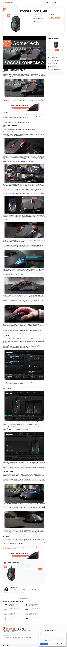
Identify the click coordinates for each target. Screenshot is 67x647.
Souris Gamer (9, 6)
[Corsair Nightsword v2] (26, 605)
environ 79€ (20, 547)
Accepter (44, 643)
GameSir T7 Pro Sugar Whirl (13, 608)
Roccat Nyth (38, 121)
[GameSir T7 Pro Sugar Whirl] (5, 609)
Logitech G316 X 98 (11, 613)
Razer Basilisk (19, 532)
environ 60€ (12, 548)
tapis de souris (28, 303)
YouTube (21, 637)
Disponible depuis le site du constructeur (32, 340)
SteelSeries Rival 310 (10, 161)
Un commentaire (24, 598)
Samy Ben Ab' (13, 587)
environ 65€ (33, 547)
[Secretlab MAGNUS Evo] (5, 605)
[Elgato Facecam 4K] (26, 618)
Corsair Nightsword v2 (33, 604)
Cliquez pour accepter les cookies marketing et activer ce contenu (24, 52)
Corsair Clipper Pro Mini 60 (34, 608)
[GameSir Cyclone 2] (26, 614)
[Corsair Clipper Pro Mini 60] (26, 609)
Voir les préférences (61, 643)
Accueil (5, 6)
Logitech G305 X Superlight (13, 617)
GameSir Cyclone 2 (33, 613)
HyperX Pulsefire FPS (32, 532)
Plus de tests (56, 72)
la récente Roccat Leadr (13, 131)
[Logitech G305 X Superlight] (5, 618)
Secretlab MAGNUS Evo (12, 604)
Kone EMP (16, 73)
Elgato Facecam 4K (33, 617)
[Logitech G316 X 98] (5, 614)
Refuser (52, 643)
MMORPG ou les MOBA (15, 530)
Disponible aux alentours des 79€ (9, 545)
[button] (64, 633)
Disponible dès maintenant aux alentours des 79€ (13, 97)
